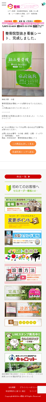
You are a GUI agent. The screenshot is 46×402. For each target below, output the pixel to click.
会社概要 (12, 387)
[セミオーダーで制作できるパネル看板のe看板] (23, 8)
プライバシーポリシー (29, 387)
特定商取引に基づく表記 (15, 391)
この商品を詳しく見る (23, 144)
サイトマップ (35, 391)
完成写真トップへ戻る (23, 152)
